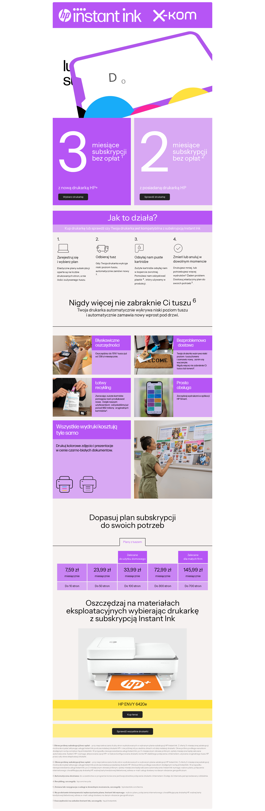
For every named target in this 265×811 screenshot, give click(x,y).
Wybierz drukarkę (73, 196)
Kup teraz (132, 714)
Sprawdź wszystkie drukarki (132, 731)
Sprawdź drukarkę (154, 196)
